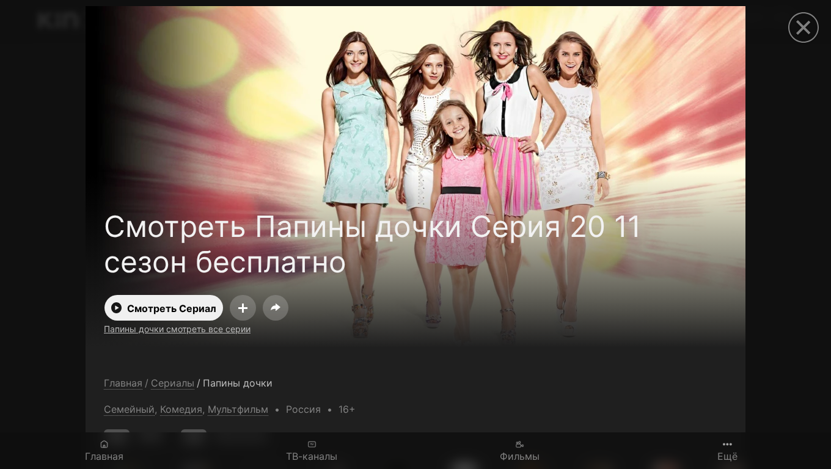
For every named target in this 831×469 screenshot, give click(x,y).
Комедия (181, 409)
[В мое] (243, 308)
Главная (104, 456)
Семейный (129, 409)
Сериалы (172, 383)
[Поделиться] (275, 308)
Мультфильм (238, 409)
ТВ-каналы (311, 456)
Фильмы (520, 456)
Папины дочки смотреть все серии (177, 329)
